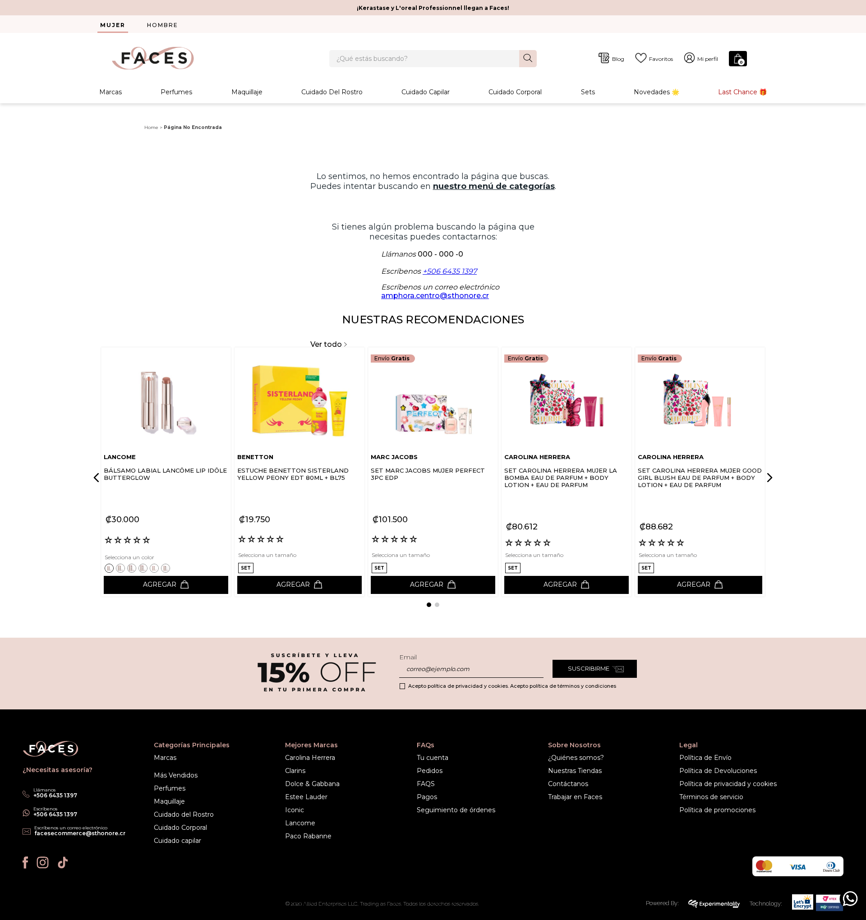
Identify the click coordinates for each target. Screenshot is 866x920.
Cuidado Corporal (515, 92)
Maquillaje (247, 92)
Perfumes (176, 92)
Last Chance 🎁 (742, 92)
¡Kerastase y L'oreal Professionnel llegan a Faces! (433, 8)
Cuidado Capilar (425, 92)
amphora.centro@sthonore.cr (435, 295)
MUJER (112, 25)
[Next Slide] (768, 478)
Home (151, 127)
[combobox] (433, 58)
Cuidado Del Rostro (332, 92)
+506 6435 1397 (450, 271)
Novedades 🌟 (656, 92)
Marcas (110, 92)
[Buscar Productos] (528, 58)
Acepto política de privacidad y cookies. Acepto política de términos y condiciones (512, 686)
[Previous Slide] (98, 478)
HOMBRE (162, 25)
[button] (110, 568)
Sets (588, 92)
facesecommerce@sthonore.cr (79, 833)
